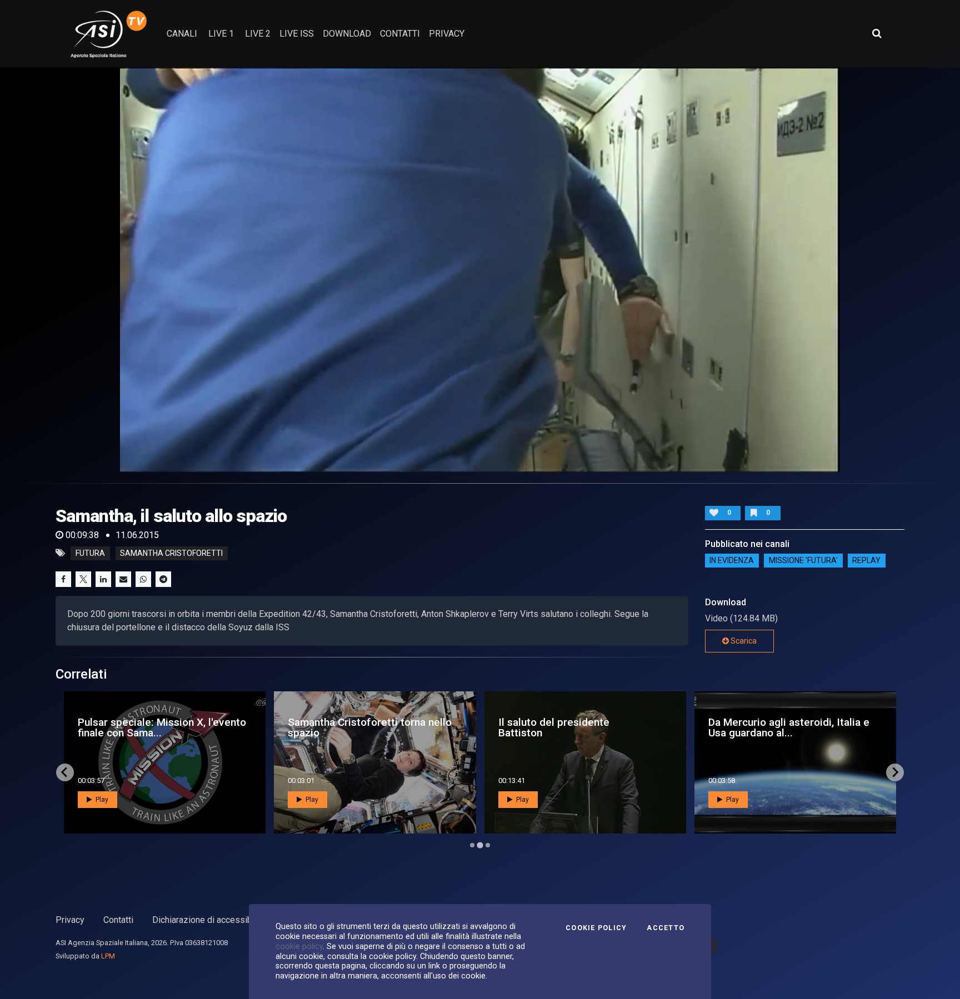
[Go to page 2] (480, 845)
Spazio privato (725, 727)
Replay (866, 560)
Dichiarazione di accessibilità (209, 920)
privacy (446, 33)
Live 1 (221, 33)
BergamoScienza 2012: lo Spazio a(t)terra (577, 727)
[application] (480, 269)
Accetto (665, 928)
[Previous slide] (65, 772)
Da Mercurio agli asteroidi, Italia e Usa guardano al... (368, 727)
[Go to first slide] (895, 772)
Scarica (743, 640)
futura (90, 553)
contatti (400, 33)
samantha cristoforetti (171, 553)
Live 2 (258, 33)
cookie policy (299, 946)
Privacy (70, 920)
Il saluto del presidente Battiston (133, 727)
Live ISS (296, 33)
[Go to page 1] (472, 845)
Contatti (118, 920)
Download (347, 33)
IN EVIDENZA (731, 560)
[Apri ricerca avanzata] (877, 33)
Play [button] (101, 800)
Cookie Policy (596, 928)
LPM (108, 956)
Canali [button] (182, 33)
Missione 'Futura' (803, 560)
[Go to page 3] (487, 845)
